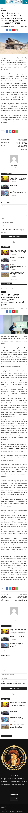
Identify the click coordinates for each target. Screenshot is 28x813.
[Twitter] (10, 30)
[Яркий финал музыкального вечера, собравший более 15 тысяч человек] (5, 193)
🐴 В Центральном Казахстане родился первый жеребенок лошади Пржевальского (17, 273)
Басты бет (3, 5)
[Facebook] (7, 30)
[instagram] (15, 167)
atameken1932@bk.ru (16, 789)
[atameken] (2, 26)
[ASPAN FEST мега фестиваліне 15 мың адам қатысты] (5, 186)
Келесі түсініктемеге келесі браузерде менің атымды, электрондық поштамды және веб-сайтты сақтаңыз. (13, 231)
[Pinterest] (13, 30)
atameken (6, 26)
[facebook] (12, 167)
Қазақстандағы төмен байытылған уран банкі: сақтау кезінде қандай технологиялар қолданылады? (18, 178)
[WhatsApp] (16, 30)
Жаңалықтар (8, 5)
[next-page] (4, 198)
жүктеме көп (13, 279)
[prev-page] (2, 198)
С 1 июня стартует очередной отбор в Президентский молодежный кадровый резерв (7, 142)
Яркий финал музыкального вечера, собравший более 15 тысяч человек (18, 192)
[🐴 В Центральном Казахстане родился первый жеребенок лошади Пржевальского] (5, 274)
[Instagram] (16, 799)
